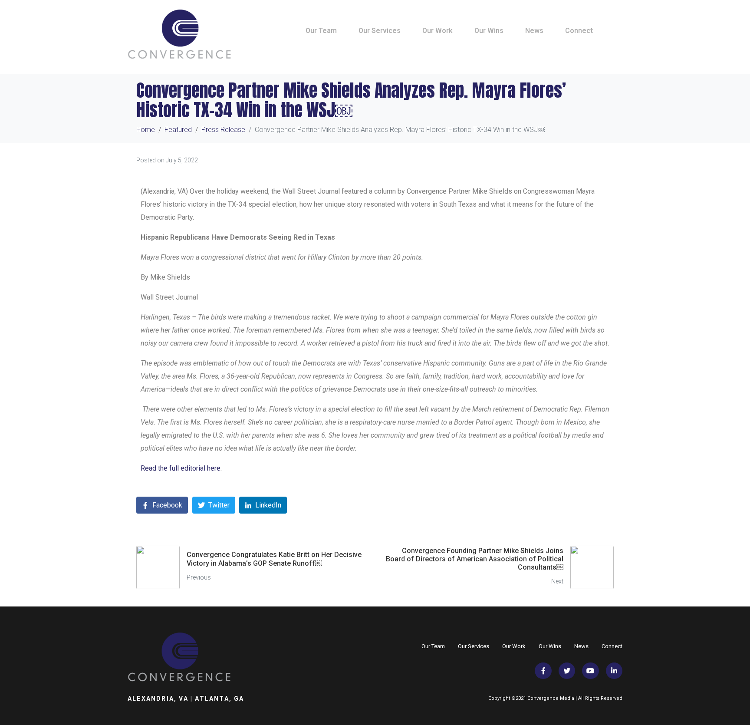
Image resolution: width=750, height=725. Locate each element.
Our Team (321, 30)
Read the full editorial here (180, 468)
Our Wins (488, 30)
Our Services (380, 30)
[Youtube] (590, 670)
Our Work (437, 30)
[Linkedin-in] (614, 670)
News (534, 30)
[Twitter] (567, 670)
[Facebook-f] (543, 670)
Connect (579, 30)
